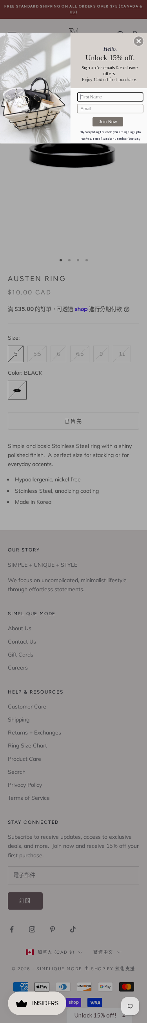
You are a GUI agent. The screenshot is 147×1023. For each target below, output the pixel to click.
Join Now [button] (107, 121)
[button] (138, 41)
